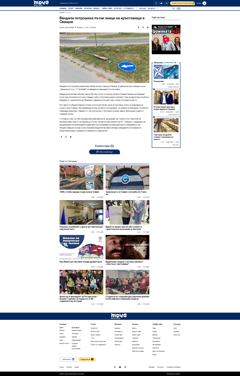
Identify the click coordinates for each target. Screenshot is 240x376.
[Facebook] (156, 3)
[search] (173, 8)
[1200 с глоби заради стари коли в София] (81, 177)
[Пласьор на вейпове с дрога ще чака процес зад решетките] (81, 212)
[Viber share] (143, 27)
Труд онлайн (69, 27)
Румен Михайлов (173, 114)
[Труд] (119, 316)
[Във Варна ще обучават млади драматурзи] (81, 247)
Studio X (178, 374)
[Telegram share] (147, 27)
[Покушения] (166, 72)
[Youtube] (161, 3)
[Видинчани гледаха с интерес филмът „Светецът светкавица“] (127, 247)
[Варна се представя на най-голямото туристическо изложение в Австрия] (127, 212)
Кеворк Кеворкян (173, 87)
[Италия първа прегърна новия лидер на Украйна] (166, 97)
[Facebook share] (138, 27)
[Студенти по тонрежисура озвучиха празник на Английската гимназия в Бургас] (127, 282)
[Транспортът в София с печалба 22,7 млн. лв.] (127, 177)
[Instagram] (166, 3)
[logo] (41, 3)
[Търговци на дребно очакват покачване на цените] (166, 125)
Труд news (175, 145)
